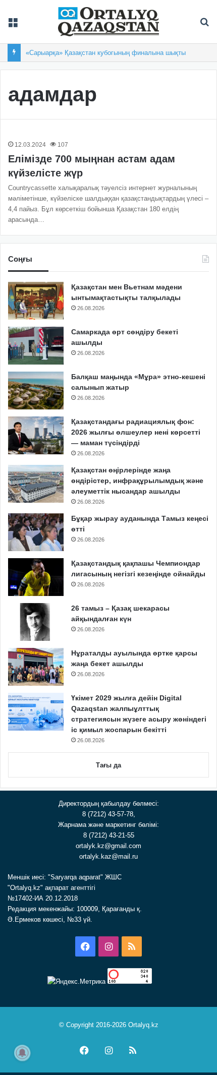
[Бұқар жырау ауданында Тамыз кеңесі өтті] (36, 532)
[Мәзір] (13, 25)
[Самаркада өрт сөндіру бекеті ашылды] (36, 346)
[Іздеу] (204, 25)
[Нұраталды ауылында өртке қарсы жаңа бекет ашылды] (36, 667)
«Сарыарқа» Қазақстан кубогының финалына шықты (106, 52)
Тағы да (108, 765)
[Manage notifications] (22, 1053)
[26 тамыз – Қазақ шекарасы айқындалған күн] (36, 622)
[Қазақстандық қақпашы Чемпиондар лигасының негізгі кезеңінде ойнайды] (36, 577)
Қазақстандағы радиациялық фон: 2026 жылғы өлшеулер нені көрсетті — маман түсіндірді (135, 432)
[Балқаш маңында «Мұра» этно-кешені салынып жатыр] (36, 390)
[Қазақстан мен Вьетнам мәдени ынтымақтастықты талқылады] (36, 301)
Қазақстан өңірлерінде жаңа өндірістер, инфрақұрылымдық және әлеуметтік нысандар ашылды (137, 480)
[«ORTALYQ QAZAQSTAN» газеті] (108, 21)
